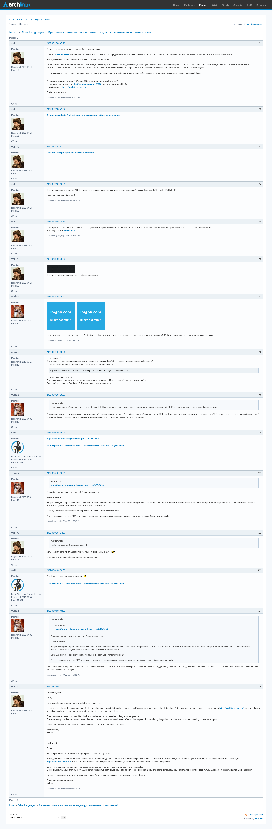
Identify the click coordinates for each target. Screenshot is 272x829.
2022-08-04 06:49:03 (56, 611)
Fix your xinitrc (117, 446)
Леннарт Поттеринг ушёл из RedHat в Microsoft (70, 152)
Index (11, 19)
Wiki (214, 5)
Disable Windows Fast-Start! (96, 446)
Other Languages (32, 32)
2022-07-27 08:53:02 (56, 146)
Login (47, 19)
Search (28, 19)
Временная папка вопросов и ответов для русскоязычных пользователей (99, 32)
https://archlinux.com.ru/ (231, 708)
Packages (189, 5)
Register (38, 19)
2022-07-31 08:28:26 (56, 259)
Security (237, 5)
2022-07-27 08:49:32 (56, 109)
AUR (249, 5)
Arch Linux (17, 5)
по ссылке (69, 230)
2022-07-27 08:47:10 (56, 43)
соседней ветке (61, 54)
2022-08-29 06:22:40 (56, 686)
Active (246, 24)
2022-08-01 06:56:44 (56, 432)
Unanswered (256, 24)
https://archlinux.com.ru (74, 87)
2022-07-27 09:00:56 (56, 184)
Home (176, 5)
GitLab (225, 5)
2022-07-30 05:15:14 (56, 221)
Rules (19, 19)
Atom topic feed (255, 814)
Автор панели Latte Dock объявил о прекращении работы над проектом (83, 115)
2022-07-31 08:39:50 (56, 296)
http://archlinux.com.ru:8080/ (87, 84)
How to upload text (55, 446)
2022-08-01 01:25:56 (56, 352)
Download (261, 5)
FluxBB (259, 818)
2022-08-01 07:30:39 (56, 473)
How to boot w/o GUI (73, 446)
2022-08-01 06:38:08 (56, 395)
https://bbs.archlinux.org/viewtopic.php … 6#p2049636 (73, 438)
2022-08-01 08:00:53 (56, 570)
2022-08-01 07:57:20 (56, 533)
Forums (203, 5)
